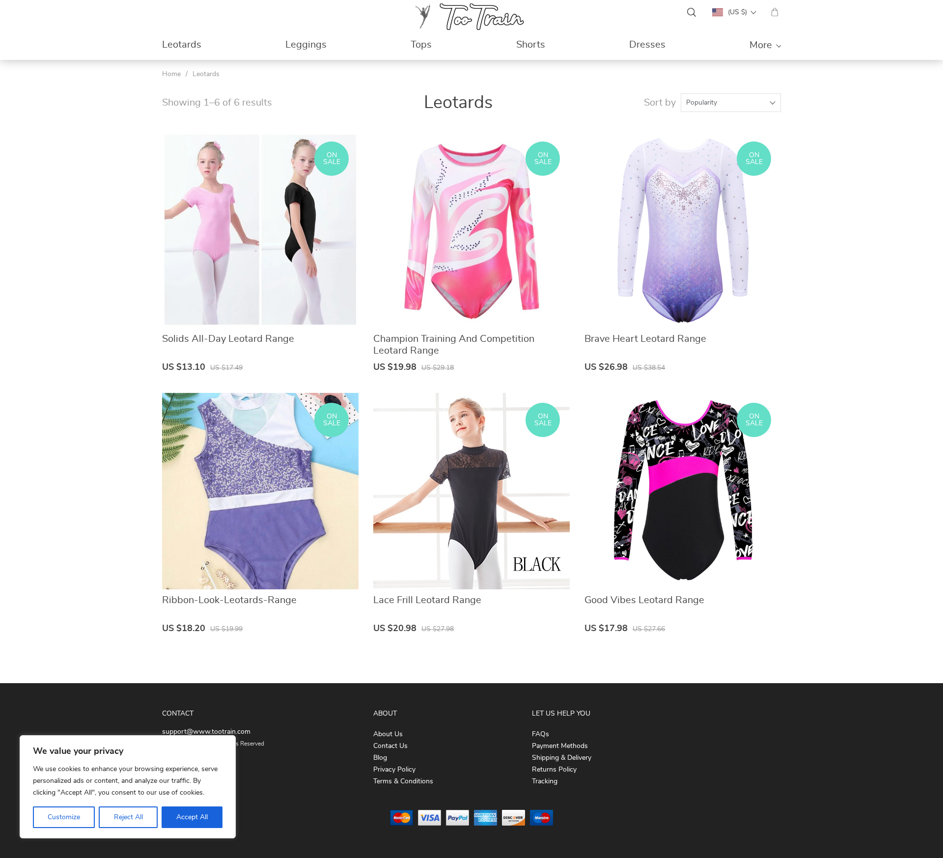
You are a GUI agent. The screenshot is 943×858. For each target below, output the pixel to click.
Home (171, 74)
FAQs (540, 734)
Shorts (530, 45)
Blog (380, 757)
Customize (64, 817)
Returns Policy (554, 769)
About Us (388, 734)
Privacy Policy (394, 769)
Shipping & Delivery (561, 757)
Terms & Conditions (403, 781)
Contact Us (390, 746)
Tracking (544, 781)
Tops (421, 45)
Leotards (181, 45)
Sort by (660, 103)
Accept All (192, 817)
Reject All (128, 817)
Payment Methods (560, 746)
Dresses (647, 45)
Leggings (306, 45)
